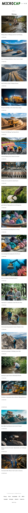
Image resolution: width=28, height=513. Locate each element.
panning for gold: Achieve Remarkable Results (11, 375)
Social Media (14, 496)
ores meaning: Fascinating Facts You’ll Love (10, 253)
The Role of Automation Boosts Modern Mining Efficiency (13, 397)
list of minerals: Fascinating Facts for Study (10, 229)
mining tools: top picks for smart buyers (9, 180)
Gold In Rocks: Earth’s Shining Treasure (9, 83)
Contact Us (22, 499)
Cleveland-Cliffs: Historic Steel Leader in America (12, 470)
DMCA (23, 496)
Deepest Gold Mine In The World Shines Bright (11, 107)
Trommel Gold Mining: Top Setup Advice (10, 132)
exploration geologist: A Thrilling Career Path (11, 351)
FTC (19, 496)
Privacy (5, 496)
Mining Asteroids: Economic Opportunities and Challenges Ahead (13, 448)
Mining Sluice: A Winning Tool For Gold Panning (11, 34)
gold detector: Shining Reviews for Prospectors (11, 205)
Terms (9, 496)
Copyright (6, 499)
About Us (16, 499)
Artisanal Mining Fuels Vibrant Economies (10, 156)
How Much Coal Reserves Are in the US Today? (11, 426)
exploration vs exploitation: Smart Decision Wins (11, 302)
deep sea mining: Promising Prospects (9, 278)
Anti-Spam (11, 499)
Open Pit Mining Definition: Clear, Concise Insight (12, 59)
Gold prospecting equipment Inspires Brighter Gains (12, 326)
